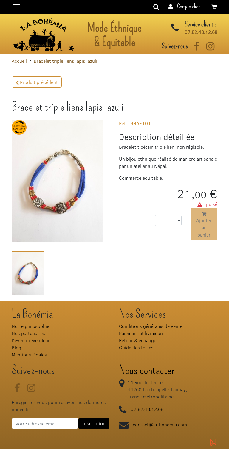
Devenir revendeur (31, 340)
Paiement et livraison (141, 333)
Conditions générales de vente (150, 326)
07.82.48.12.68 (201, 32)
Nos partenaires (28, 333)
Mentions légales (29, 354)
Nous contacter (147, 370)
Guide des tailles (136, 347)
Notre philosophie (30, 326)
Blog (16, 347)
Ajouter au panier (204, 227)
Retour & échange (137, 340)
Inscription (94, 423)
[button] (185, 6)
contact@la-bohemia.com (160, 424)
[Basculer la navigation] (114, 7)
